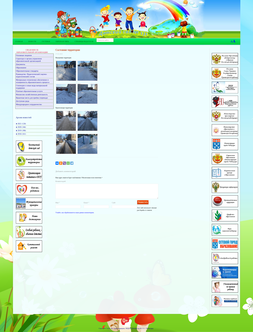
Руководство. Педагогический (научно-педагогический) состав (31, 75)
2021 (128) (21, 123)
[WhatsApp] (68, 163)
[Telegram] (71, 163)
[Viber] (64, 163)
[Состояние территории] (66, 81)
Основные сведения (24, 55)
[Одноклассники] (60, 163)
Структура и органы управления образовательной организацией (29, 59)
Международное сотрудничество (29, 104)
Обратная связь (62, 41)
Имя (57, 202)
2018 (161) (21, 134)
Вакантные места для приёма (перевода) (32, 97)
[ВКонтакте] (57, 163)
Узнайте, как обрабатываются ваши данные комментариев (74, 212)
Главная (19, 41)
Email (86, 202)
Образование (21, 67)
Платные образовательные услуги (29, 91)
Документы (20, 64)
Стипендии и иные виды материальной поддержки (31, 86)
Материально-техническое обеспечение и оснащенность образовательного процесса (32, 81)
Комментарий (60, 181)
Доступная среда (22, 101)
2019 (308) (21, 130)
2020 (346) (21, 127)
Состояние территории (67, 49)
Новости (32, 41)
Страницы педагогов (84, 41)
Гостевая (46, 41)
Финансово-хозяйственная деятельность (32, 94)
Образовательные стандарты (27, 71)
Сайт (114, 202)
